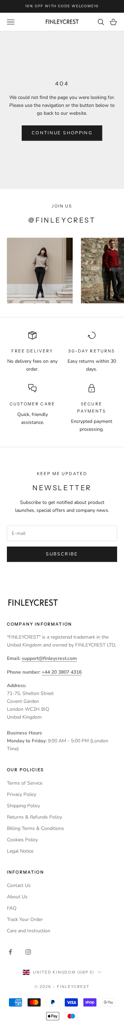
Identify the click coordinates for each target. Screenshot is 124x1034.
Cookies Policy (22, 839)
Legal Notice (20, 851)
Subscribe (62, 554)
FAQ (12, 908)
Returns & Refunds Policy (34, 817)
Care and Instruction (28, 931)
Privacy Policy (21, 794)
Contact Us (19, 885)
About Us (17, 896)
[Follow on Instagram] (28, 951)
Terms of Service (24, 783)
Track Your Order (25, 919)
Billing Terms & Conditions (35, 828)
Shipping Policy (23, 805)
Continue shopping (62, 133)
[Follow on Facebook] (10, 951)
